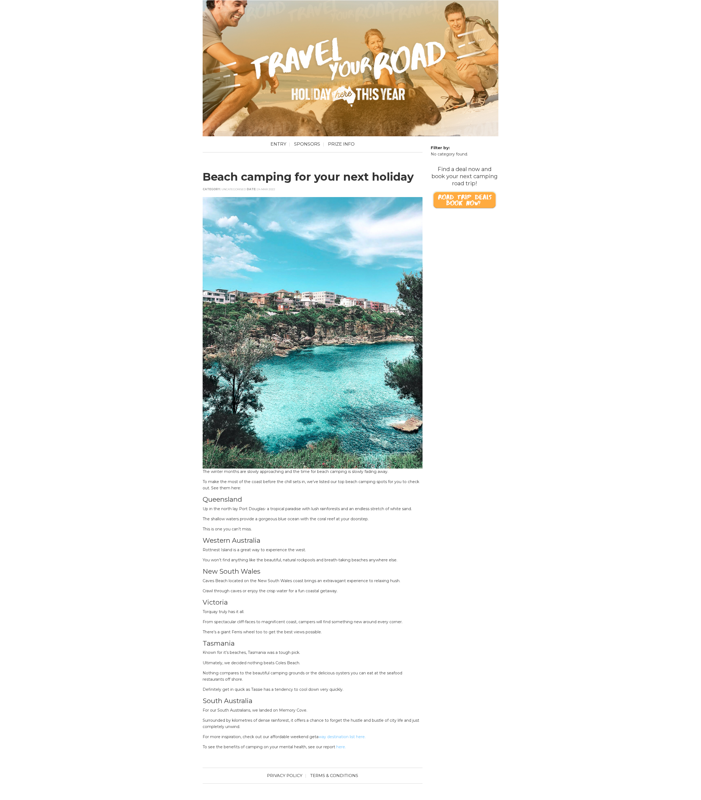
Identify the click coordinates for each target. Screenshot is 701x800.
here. (341, 746)
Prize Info (341, 144)
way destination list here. (342, 736)
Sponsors (307, 144)
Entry (278, 144)
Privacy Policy (284, 775)
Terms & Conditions (334, 775)
